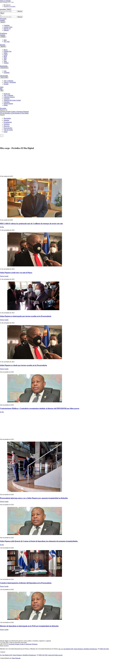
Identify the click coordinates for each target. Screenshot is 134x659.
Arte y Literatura (8, 80)
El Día (2, 227)
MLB (5, 56)
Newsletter (3, 108)
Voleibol (6, 63)
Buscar (20, 11)
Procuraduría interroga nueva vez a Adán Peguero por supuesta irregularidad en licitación (34, 498)
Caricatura (7, 102)
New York (7, 41)
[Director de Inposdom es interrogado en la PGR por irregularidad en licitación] (67, 606)
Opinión (2, 20)
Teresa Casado (4, 276)
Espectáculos (3, 66)
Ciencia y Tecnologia (10, 82)
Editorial (6, 30)
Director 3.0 (7, 28)
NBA (5, 58)
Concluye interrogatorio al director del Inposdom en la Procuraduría (25, 583)
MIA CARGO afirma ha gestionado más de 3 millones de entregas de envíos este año (31, 223)
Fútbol (5, 53)
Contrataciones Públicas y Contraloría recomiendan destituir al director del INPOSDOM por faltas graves (39, 408)
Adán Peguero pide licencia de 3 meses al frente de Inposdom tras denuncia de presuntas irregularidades (39, 541)
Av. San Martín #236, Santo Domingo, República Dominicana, (18, 655)
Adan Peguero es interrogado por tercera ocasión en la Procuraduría (25, 316)
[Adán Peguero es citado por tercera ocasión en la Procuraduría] (67, 342)
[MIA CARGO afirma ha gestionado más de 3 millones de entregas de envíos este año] (67, 198)
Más (1, 88)
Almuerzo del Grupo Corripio (12, 100)
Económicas (3, 33)
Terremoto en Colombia (9, 6)
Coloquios (7, 98)
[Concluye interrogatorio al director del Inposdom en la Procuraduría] (67, 563)
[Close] (0, 15)
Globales (2, 35)
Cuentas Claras (8, 27)
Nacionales (3, 18)
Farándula (6, 72)
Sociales (6, 84)
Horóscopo (7, 93)
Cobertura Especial (9, 97)
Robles (6, 105)
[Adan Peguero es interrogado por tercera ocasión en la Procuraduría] (67, 296)
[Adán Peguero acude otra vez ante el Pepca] (67, 249)
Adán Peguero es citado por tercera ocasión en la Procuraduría (23, 365)
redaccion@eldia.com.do (55, 655)
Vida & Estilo (4, 75)
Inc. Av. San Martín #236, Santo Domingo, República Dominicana (78, 649)
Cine (5, 71)
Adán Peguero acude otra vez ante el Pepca (16, 273)
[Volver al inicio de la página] (1, 135)
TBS (5, 59)
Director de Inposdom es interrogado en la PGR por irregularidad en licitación (29, 626)
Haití (5, 40)
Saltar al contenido (5, 1)
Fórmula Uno (7, 51)
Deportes (2, 44)
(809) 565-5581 (104, 649)
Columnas (6, 25)
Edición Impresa (8, 103)
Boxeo (5, 49)
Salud (1, 87)
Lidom (5, 54)
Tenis (5, 61)
